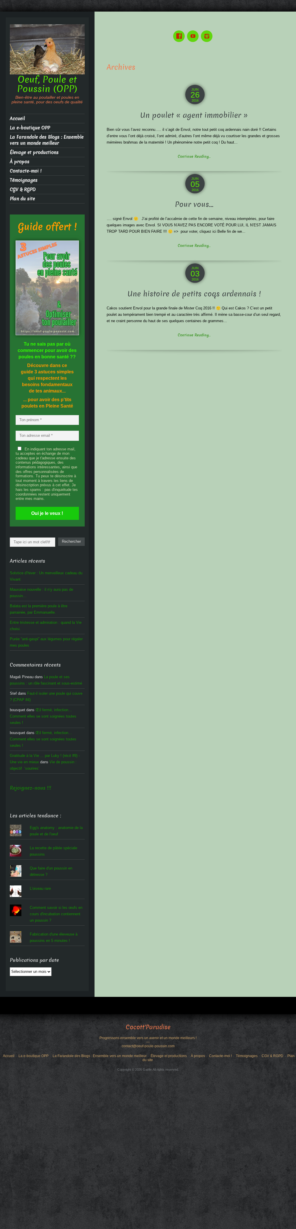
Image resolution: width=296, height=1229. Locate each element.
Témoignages (24, 180)
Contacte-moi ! (25, 171)
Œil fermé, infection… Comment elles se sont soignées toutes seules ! (43, 716)
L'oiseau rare (40, 888)
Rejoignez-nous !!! (30, 788)
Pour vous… (194, 204)
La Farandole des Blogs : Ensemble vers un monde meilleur (47, 140)
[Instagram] (208, 32)
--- (148, 1042)
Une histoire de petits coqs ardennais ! (194, 294)
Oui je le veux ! (47, 513)
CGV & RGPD (23, 189)
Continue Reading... (194, 156)
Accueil (17, 118)
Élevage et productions (34, 152)
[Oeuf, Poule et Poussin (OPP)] (47, 49)
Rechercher (71, 541)
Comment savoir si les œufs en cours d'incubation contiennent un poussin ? (56, 913)
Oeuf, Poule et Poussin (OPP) (47, 84)
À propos (19, 162)
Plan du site (22, 199)
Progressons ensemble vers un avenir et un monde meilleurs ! (148, 1038)
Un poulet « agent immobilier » (194, 115)
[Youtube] (194, 32)
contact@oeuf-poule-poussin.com (148, 1046)
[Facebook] (180, 32)
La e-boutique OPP (30, 128)
